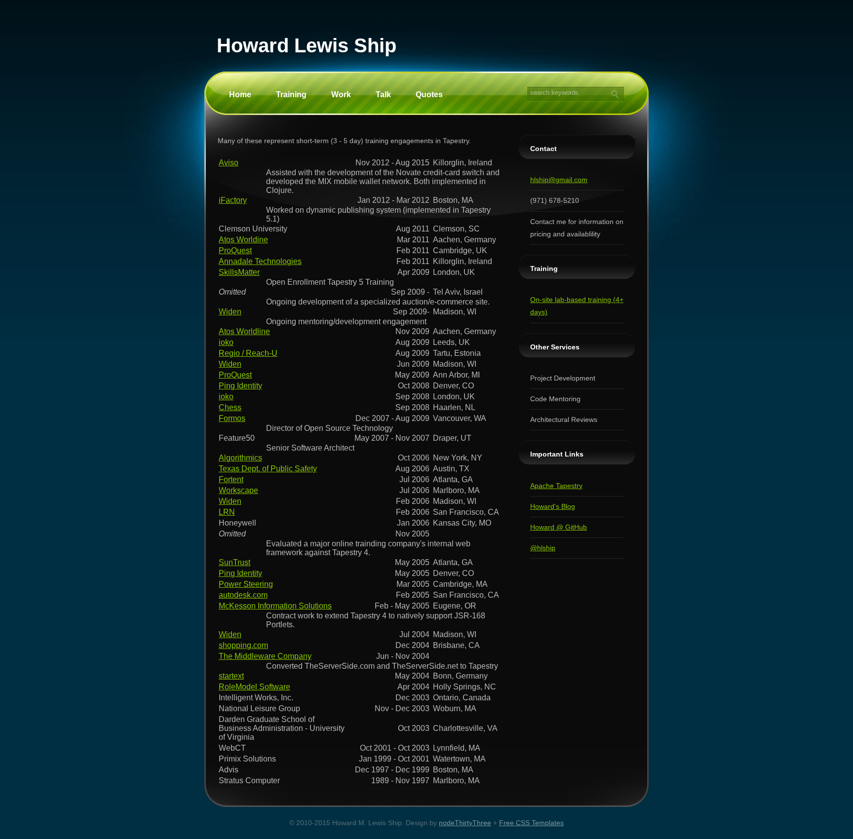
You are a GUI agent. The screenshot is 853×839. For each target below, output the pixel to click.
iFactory (233, 200)
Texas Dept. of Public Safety (268, 468)
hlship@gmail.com (558, 180)
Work (341, 94)
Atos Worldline (244, 331)
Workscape (238, 490)
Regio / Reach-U (248, 353)
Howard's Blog (552, 506)
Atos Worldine (243, 239)
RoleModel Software (254, 687)
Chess (230, 407)
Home (240, 94)
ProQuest (235, 250)
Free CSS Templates (531, 823)
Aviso (228, 162)
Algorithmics (240, 458)
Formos (232, 418)
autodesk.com (243, 595)
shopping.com (243, 645)
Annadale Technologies (260, 261)
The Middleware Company (265, 656)
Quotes (429, 94)
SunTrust (234, 562)
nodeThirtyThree (465, 823)
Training (291, 94)
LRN (227, 512)
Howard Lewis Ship (306, 45)
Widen (230, 311)
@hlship (542, 548)
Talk (383, 94)
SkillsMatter (239, 272)
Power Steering (246, 584)
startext (231, 676)
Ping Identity (240, 385)
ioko (226, 342)
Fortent (231, 479)
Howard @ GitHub (558, 527)
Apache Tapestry (556, 486)
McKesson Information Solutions (275, 606)
